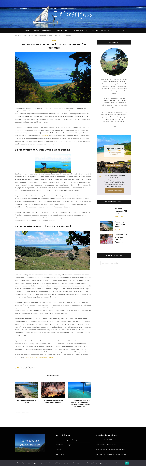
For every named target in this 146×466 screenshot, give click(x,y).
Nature (53, 41)
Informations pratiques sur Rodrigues (67, 440)
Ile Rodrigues (60, 454)
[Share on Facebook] (22, 367)
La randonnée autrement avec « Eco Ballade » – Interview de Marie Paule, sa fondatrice (80, 403)
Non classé (119, 216)
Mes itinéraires (63, 30)
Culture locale (67, 35)
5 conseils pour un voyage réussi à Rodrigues (110, 449)
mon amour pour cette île (112, 119)
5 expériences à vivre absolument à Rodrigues (111, 454)
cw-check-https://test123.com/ (121, 211)
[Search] (129, 30)
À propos (58, 449)
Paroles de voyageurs (100, 30)
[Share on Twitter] (26, 367)
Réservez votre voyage (114, 191)
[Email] (32, 367)
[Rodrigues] (73, 14)
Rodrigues (44, 136)
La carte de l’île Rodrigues (64, 445)
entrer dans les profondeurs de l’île (39, 357)
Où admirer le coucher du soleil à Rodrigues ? (53, 401)
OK (127, 463)
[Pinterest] (29, 367)
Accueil (27, 30)
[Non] (144, 463)
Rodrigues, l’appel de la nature (26, 401)
